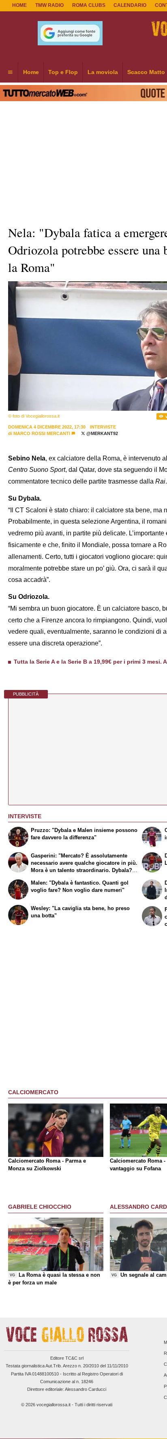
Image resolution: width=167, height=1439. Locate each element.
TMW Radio (49, 5)
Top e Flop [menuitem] (63, 72)
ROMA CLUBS (88, 5)
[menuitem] (10, 72)
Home (19, 5)
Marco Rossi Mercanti (41, 433)
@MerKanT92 (101, 433)
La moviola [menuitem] (103, 72)
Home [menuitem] (31, 72)
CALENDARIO (129, 5)
